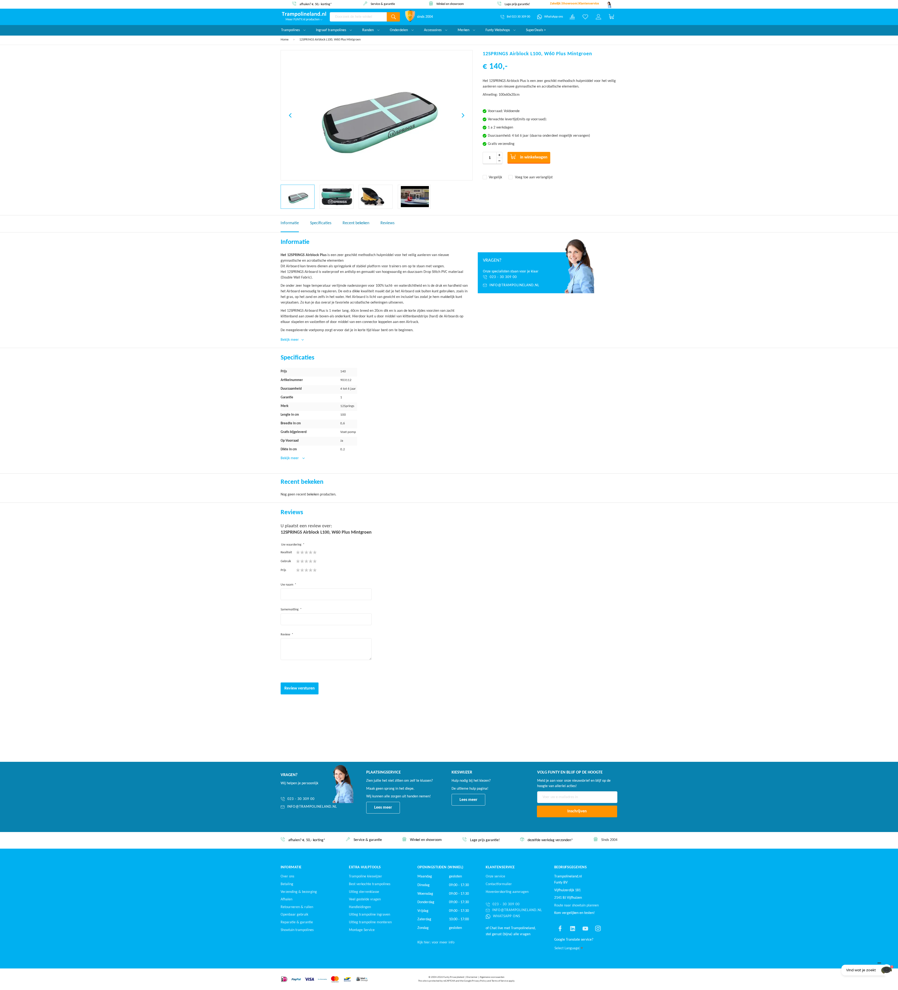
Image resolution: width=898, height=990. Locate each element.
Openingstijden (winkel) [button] (440, 867)
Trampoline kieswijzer (365, 876)
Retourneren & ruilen (297, 907)
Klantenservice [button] (500, 867)
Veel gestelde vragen (365, 899)
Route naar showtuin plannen (576, 905)
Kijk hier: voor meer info (435, 942)
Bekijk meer (290, 458)
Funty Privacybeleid (453, 977)
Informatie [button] (291, 867)
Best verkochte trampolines (369, 884)
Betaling (287, 884)
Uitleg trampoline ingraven (369, 915)
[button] (290, 115)
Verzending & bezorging (299, 892)
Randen (368, 30)
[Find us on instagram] (598, 928)
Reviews (387, 223)
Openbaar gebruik (294, 915)
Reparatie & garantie (297, 922)
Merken (464, 30)
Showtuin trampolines (297, 930)
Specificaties (320, 223)
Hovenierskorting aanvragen (507, 892)
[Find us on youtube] (585, 928)
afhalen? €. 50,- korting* (316, 4)
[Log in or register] (598, 17)
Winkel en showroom (450, 4)
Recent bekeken (356, 223)
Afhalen (286, 899)
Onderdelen (399, 30)
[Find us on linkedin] (573, 928)
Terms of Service (500, 981)
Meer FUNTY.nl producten (303, 19)
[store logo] (304, 14)
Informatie (290, 223)
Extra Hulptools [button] (365, 867)
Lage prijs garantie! (517, 4)
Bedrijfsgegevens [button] (570, 867)
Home (285, 39)
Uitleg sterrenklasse (364, 892)
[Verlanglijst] (585, 17)
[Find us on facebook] (560, 928)
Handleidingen (360, 907)
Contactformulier (499, 884)
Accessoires (433, 30)
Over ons (287, 876)
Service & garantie (383, 4)
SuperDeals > (536, 30)
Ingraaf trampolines (331, 30)
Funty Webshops (498, 30)
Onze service (495, 876)
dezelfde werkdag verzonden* (550, 840)
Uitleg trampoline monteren (370, 922)
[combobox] (358, 17)
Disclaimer (472, 977)
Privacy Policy (479, 981)
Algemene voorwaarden (492, 977)
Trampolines (291, 30)
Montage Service (362, 930)
